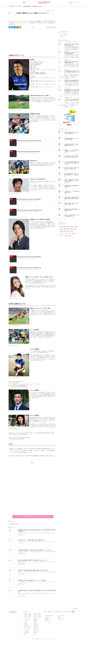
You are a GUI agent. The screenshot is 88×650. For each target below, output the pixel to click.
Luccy (19, 535)
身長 (62, 226)
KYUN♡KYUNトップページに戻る (33, 516)
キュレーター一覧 (48, 615)
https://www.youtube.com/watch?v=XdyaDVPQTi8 (29, 210)
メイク (62, 235)
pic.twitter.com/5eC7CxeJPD (49, 432)
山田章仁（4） (53, 10)
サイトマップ (47, 621)
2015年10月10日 (24, 386)
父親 (70, 235)
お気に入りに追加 (51, 27)
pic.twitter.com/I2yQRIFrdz (21, 385)
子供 (76, 226)
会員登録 (70, 2)
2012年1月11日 (21, 438)
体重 (69, 226)
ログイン (76, 2)
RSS (74, 611)
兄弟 (74, 233)
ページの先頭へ (74, 608)
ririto (65, 78)
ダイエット (63, 233)
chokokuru (20, 554)
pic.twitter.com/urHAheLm (25, 437)
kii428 (19, 584)
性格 (69, 231)
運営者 (59, 617)
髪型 (17, 523)
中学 (66, 235)
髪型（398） (48, 10)
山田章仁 (12, 523)
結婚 (65, 226)
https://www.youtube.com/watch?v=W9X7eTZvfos (29, 267)
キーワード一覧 (61, 615)
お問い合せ (47, 617)
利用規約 (47, 619)
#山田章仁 (42, 432)
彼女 (73, 226)
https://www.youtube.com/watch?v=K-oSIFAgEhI (29, 199)
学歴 (62, 231)
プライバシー (60, 619)
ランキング (69, 233)
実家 (65, 231)
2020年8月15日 (24, 434)
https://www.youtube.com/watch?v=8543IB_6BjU (29, 256)
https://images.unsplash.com (16, 110)
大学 (73, 231)
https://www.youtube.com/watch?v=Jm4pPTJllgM (29, 140)
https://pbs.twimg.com (15, 91)
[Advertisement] (21, 40)
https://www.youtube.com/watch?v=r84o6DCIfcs (28, 151)
